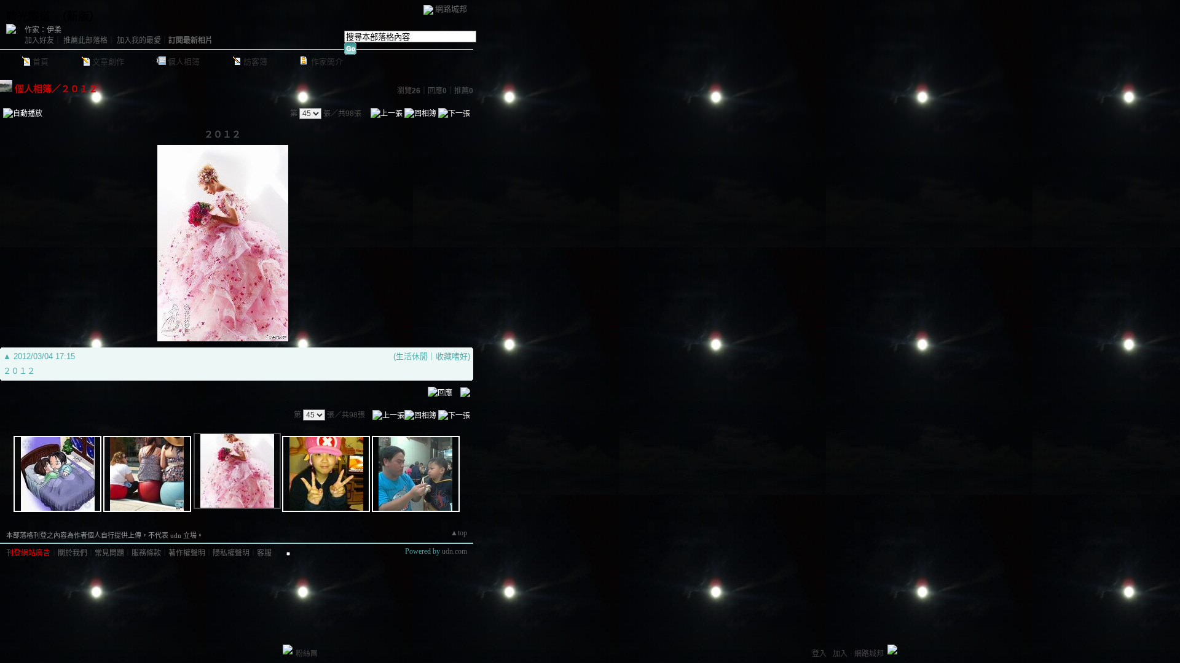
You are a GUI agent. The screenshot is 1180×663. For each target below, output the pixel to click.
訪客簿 (255, 61)
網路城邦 (451, 9)
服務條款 (146, 553)
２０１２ (79, 88)
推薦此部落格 (85, 40)
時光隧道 (28, 16)
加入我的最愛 (139, 40)
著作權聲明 (186, 553)
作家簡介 (327, 61)
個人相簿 (184, 61)
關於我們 (72, 553)
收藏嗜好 (452, 356)
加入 (840, 653)
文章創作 (108, 61)
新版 (78, 16)
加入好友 (39, 40)
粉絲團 (307, 653)
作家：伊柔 (43, 30)
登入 (819, 653)
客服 (264, 553)
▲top (458, 533)
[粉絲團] (288, 649)
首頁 (41, 61)
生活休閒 (412, 356)
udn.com (454, 551)
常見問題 (109, 553)
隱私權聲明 (231, 553)
